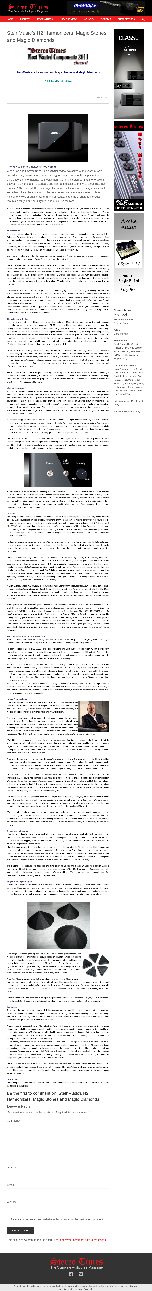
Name (11, 1167)
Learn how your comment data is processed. (80, 1239)
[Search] (143, 19)
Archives (25, 19)
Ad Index (89, 19)
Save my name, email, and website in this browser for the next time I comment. (57, 1219)
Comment (13, 1120)
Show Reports (126, 19)
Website (12, 1202)
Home (10, 19)
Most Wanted (45, 19)
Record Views (69, 19)
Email (11, 1184)
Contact (106, 19)
